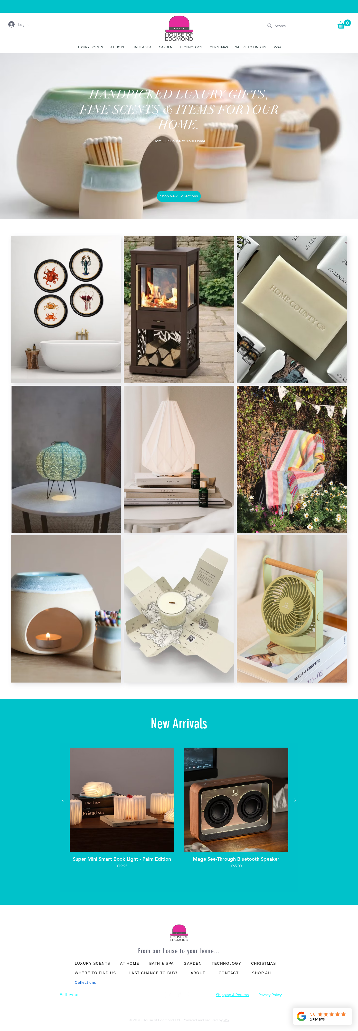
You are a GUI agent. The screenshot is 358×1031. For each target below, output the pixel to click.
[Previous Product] (63, 800)
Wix (226, 1020)
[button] (344, 24)
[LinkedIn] (168, 995)
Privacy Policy (270, 995)
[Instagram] (190, 995)
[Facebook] (179, 995)
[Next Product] (295, 800)
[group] (179, 817)
